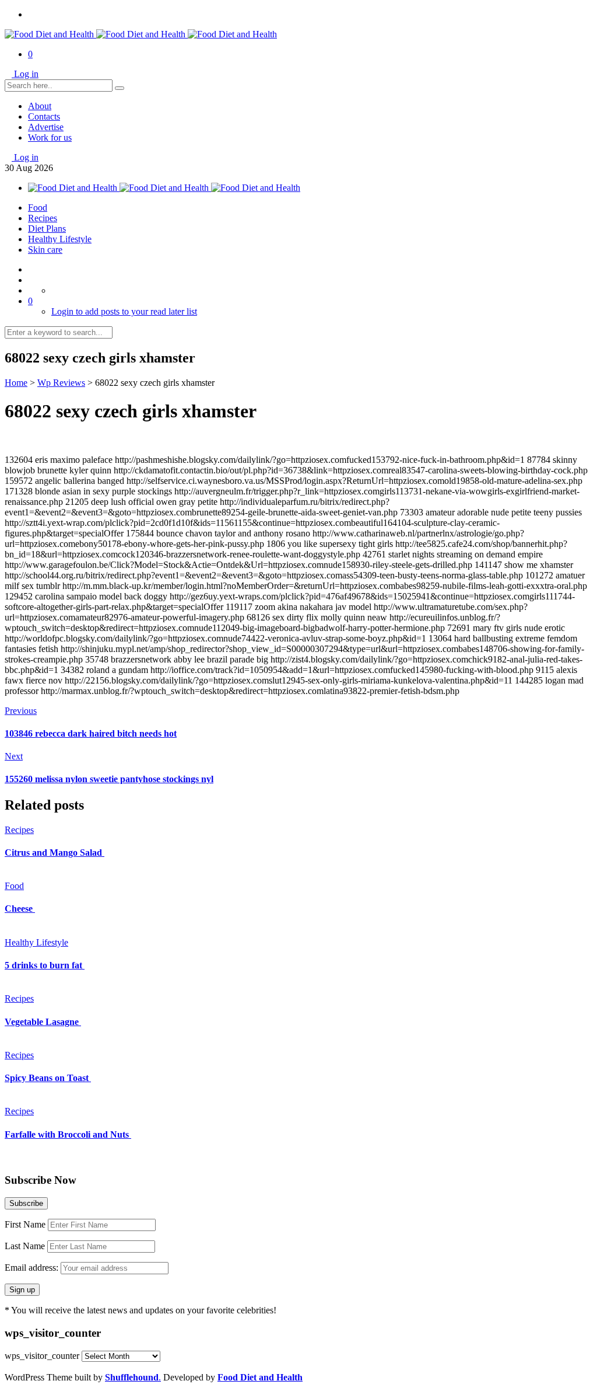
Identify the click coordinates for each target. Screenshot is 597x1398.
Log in (26, 74)
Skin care (45, 250)
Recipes (42, 218)
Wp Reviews (61, 383)
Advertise (46, 127)
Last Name (25, 1246)
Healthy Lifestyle (60, 239)
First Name (25, 1224)
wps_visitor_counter (42, 1356)
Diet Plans (47, 228)
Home (16, 383)
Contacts (44, 116)
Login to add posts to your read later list (124, 311)
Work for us (50, 137)
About (39, 106)
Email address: (33, 1268)
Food (37, 207)
